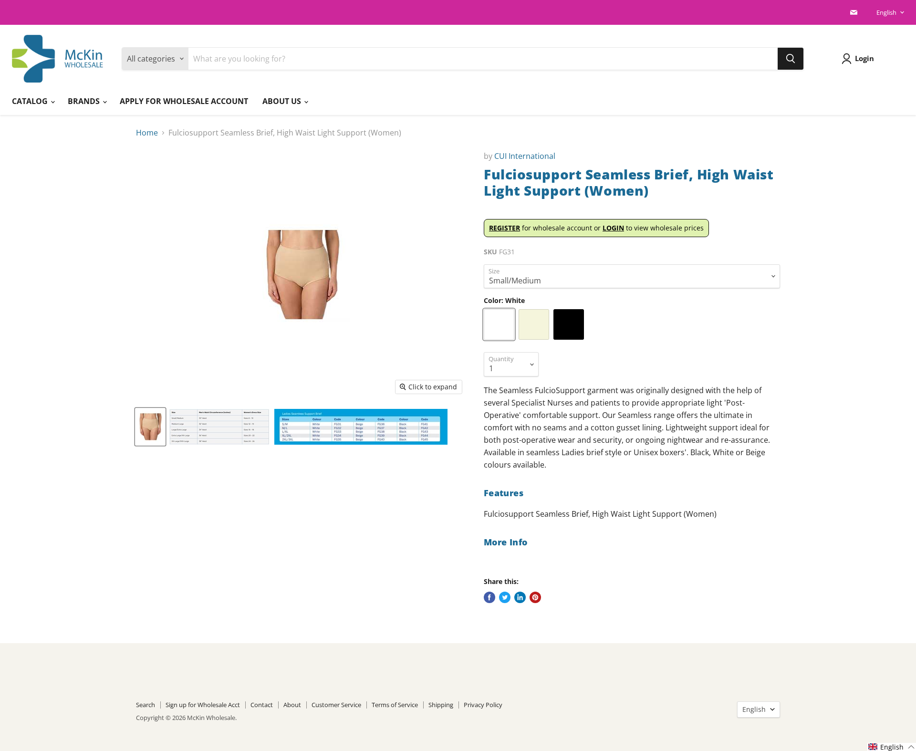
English (886, 12)
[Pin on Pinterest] (535, 597)
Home (147, 132)
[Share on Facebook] (489, 597)
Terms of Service (395, 704)
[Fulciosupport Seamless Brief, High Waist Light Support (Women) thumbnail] (150, 427)
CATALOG (31, 101)
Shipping (440, 704)
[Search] (790, 59)
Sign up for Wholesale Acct (203, 704)
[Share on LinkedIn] (520, 597)
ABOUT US (282, 101)
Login (864, 58)
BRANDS (85, 101)
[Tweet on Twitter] (504, 597)
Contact (261, 704)
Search (145, 704)
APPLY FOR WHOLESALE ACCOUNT (184, 101)
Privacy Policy (483, 704)
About (292, 704)
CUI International (524, 156)
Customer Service (336, 704)
